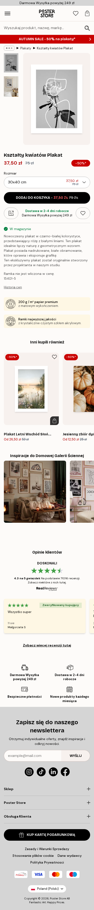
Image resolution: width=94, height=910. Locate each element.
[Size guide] (11, 213)
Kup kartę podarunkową (51, 835)
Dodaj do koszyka (47, 198)
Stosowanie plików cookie (33, 855)
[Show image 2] (11, 86)
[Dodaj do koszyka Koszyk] (54, 420)
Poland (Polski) (48, 889)
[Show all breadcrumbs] (9, 48)
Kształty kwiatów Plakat (55, 48)
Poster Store (58, 898)
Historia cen (13, 287)
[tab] (75, 13)
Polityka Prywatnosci (47, 862)
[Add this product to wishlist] (83, 213)
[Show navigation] (7, 13)
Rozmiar (10, 173)
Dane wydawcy (70, 855)
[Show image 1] (11, 62)
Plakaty (25, 48)
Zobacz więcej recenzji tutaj (47, 645)
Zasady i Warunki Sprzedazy (47, 849)
